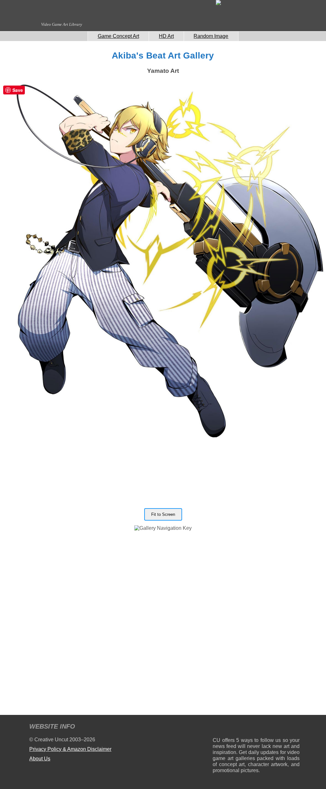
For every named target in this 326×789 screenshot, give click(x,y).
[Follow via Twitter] (275, 727)
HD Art (166, 36)
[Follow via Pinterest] (295, 727)
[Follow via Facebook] (256, 727)
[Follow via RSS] (217, 727)
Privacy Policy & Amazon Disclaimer (70, 749)
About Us (39, 758)
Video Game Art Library (61, 24)
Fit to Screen (163, 514)
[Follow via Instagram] (236, 727)
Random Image (211, 36)
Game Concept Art (118, 36)
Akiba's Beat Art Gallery (163, 55)
